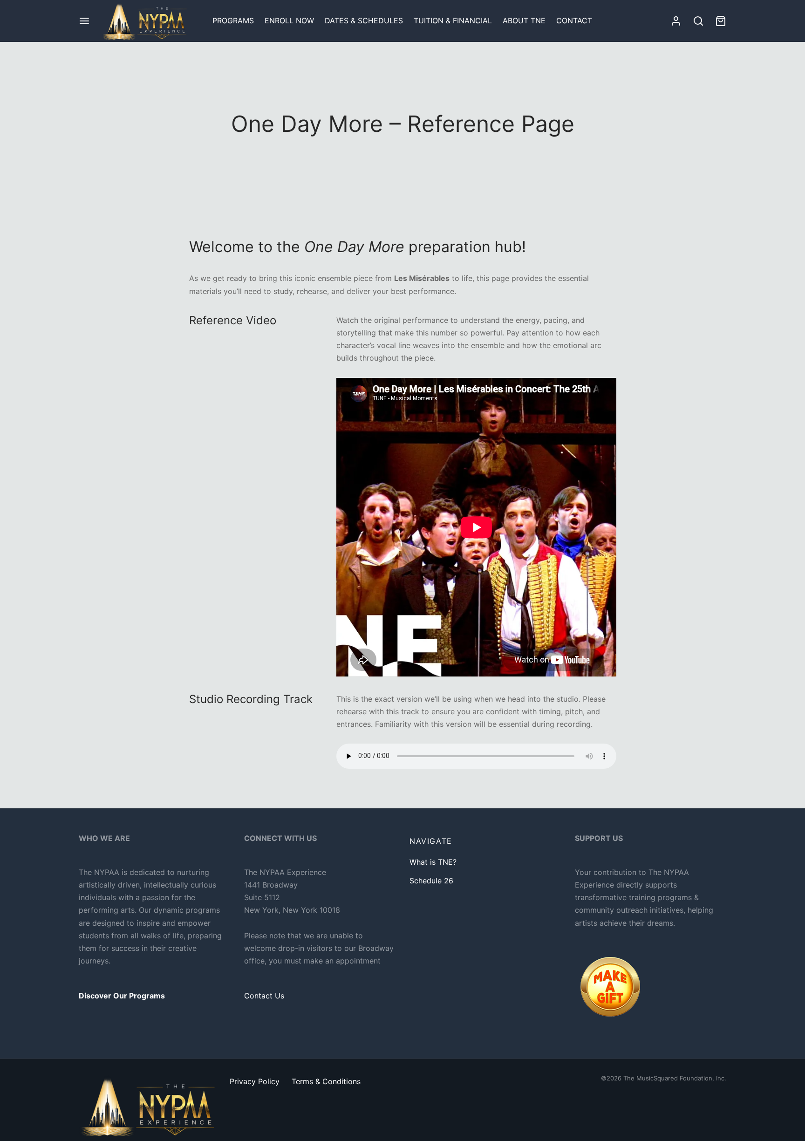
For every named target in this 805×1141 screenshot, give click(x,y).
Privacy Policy (255, 1081)
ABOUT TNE (524, 20)
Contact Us (264, 995)
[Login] (676, 21)
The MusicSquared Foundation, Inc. (674, 1078)
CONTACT (574, 20)
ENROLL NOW (289, 20)
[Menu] (84, 21)
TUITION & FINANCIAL (453, 20)
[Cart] (720, 21)
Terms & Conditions (326, 1081)
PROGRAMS (233, 20)
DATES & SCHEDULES (364, 20)
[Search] (698, 21)
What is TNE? (433, 862)
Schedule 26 (431, 880)
